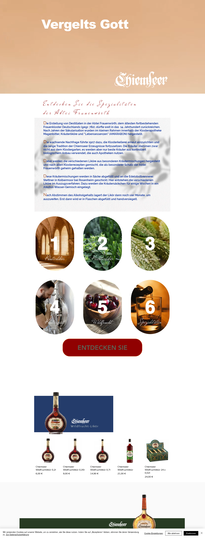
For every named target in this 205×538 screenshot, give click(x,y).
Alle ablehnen (174, 533)
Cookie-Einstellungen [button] (153, 533)
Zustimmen (191, 533)
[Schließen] (201, 533)
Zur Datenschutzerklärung (17, 534)
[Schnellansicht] (48, 450)
